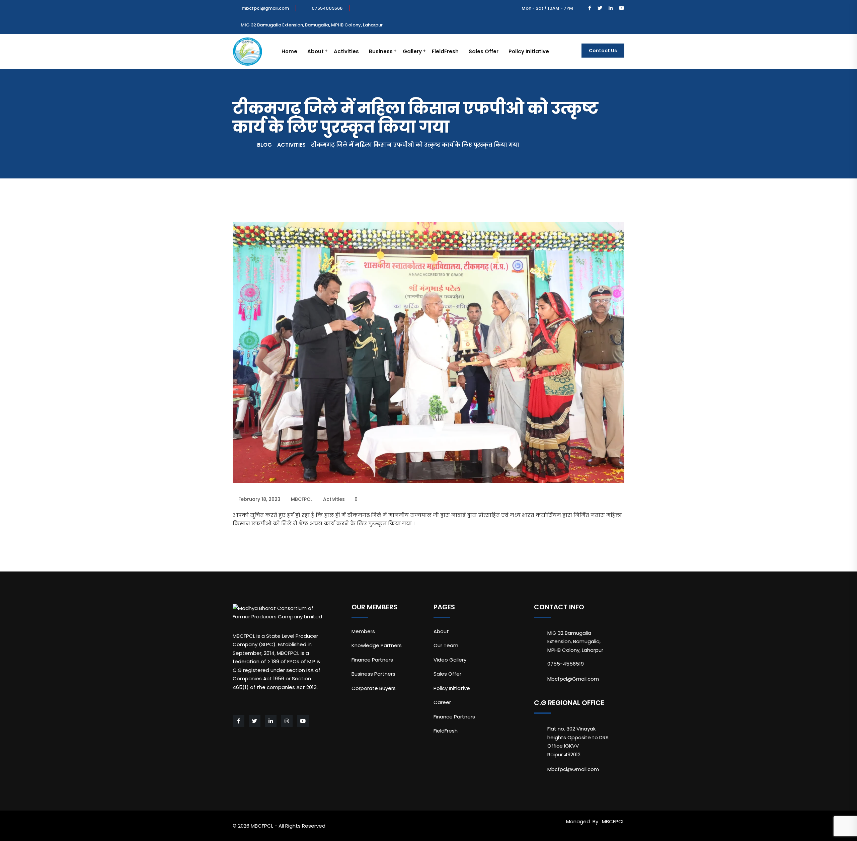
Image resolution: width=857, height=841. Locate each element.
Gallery (412, 51)
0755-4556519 (565, 663)
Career (442, 702)
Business (381, 51)
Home (289, 51)
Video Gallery (450, 659)
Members (363, 631)
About (315, 51)
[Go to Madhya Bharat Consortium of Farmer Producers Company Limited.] (242, 145)
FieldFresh (445, 51)
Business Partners (373, 673)
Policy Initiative (529, 51)
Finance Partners (372, 659)
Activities (346, 51)
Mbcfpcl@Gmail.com (573, 678)
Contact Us (603, 50)
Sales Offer (483, 51)
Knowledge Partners (377, 645)
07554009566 (327, 8)
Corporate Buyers (374, 688)
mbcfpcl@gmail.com (265, 8)
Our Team (446, 645)
